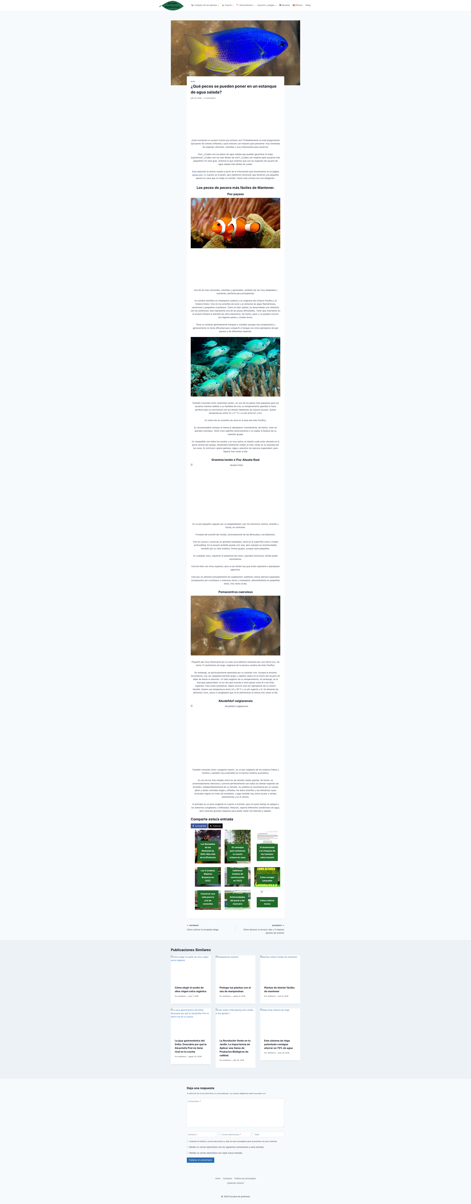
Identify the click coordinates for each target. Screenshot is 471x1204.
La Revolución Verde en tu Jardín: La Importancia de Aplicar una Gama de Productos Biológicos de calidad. (235, 1048)
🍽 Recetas (284, 5)
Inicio (217, 1178)
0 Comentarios (210, 98)
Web (257, 1134)
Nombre (193, 1134)
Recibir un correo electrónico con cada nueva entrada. (216, 1153)
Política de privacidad (245, 1178)
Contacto (227, 1178)
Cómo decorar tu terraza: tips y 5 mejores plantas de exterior (263, 929)
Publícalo (217, 826)
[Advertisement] (235, 120)
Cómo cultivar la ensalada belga (202, 927)
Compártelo (200, 826)
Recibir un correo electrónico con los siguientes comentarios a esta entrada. (226, 1147)
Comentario (194, 1101)
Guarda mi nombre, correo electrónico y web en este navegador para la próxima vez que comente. (233, 1141)
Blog (193, 81)
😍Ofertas (297, 5)
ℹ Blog (307, 5)
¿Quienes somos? (235, 1183)
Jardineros (182, 996)
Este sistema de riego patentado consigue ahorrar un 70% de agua (278, 1044)
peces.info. (197, 175)
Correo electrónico (231, 1134)
